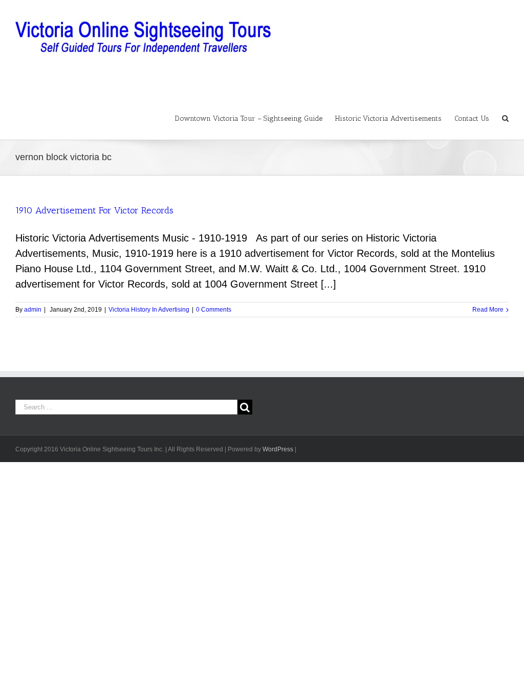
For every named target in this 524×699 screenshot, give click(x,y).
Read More (488, 309)
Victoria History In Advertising (148, 309)
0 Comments (213, 309)
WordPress (278, 449)
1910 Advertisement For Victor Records (94, 210)
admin (32, 309)
